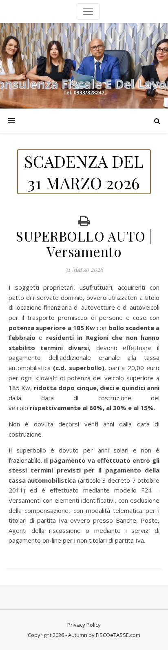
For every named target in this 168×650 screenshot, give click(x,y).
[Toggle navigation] (88, 11)
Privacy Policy (84, 624)
